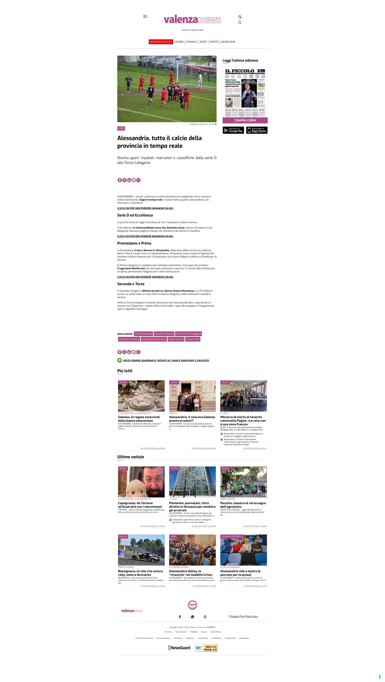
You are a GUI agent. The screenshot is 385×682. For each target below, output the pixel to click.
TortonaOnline (230, 638)
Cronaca (191, 41)
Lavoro (179, 41)
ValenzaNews (244, 638)
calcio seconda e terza (154, 339)
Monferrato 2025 (161, 41)
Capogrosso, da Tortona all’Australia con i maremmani (140, 504)
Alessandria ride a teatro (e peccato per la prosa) (240, 572)
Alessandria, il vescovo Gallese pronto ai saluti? (192, 418)
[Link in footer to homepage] (192, 605)
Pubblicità (194, 632)
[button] (240, 17)
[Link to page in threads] (138, 180)
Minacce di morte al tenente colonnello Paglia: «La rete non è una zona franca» (243, 420)
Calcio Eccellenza (164, 333)
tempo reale (193, 339)
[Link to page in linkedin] (129, 180)
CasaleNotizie (203, 638)
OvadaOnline (217, 638)
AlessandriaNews (164, 638)
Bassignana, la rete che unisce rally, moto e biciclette (140, 572)
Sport (203, 41)
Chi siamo (168, 632)
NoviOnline (178, 638)
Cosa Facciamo (181, 632)
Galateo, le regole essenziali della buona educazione (139, 418)
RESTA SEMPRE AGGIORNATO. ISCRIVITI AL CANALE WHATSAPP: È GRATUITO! (166, 360)
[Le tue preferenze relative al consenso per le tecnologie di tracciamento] (380, 677)
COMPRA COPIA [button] (245, 120)
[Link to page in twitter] (124, 180)
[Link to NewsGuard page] (180, 648)
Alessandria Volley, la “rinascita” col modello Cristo (190, 572)
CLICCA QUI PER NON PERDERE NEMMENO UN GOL (145, 208)
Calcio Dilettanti (143, 333)
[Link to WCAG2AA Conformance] (204, 648)
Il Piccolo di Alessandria (145, 638)
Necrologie (228, 41)
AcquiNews (190, 638)
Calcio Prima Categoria (188, 333)
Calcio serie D (176, 339)
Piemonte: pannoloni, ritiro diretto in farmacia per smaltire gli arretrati (192, 506)
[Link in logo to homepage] (192, 21)
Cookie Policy (215, 632)
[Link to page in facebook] (120, 180)
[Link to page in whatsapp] (134, 180)
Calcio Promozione (129, 339)
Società (214, 41)
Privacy (204, 632)
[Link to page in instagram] (205, 617)
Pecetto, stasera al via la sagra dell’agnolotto (243, 504)
